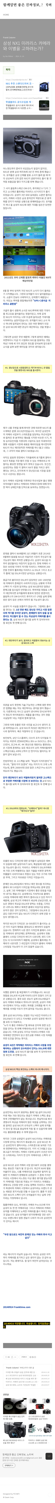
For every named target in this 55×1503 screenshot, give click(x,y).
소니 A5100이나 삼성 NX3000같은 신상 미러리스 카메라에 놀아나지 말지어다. (22, 1376)
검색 (44, 5)
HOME (6, 14)
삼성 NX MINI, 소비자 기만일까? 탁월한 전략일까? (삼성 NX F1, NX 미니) (22, 1386)
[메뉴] (50, 5)
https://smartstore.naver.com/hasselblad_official (25, 98)
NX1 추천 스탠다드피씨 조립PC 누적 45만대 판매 (20, 83)
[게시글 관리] (15, 1357)
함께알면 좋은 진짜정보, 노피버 (27, 5)
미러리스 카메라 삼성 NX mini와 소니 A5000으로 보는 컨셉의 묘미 (22, 1383)
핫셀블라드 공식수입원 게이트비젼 (19, 101)
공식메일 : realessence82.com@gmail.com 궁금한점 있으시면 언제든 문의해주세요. (22, 1459)
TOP (50, 1495)
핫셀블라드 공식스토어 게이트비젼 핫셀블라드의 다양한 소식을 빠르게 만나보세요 (20, 106)
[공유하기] (12, 1357)
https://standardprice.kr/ (17, 80)
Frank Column (12, 1367)
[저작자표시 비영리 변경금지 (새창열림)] (32, 1357)
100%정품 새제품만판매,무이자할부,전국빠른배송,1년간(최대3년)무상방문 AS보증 (19, 88)
